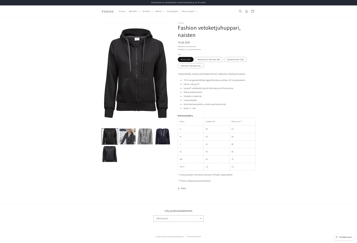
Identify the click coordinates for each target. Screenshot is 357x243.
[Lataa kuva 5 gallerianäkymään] (110, 154)
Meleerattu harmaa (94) (209, 59)
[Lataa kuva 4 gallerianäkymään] (163, 136)
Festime (164, 237)
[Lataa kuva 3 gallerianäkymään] (145, 136)
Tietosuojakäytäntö (193, 236)
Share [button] (183, 188)
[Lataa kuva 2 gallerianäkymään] (127, 136)
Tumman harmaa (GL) (191, 65)
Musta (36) (186, 59)
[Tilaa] (200, 218)
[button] (134, 11)
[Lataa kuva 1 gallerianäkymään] (110, 136)
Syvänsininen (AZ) (235, 59)
